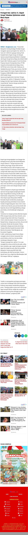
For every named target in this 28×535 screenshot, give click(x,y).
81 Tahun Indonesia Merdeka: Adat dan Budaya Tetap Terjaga (7, 381)
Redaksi (20, 494)
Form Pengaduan (14, 496)
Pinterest (8, 504)
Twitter (21, 502)
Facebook (8, 502)
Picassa (8, 515)
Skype (8, 513)
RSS (14, 517)
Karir (7, 494)
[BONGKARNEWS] (14, 2)
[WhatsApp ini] (25, 335)
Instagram (8, 508)
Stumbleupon (8, 506)
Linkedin (21, 508)
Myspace (21, 511)
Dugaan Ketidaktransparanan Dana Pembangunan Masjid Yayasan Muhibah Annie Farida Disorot (21, 366)
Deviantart (8, 511)
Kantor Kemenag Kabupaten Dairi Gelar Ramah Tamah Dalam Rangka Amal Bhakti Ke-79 (7, 343)
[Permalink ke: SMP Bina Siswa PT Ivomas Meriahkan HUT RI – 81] (21, 389)
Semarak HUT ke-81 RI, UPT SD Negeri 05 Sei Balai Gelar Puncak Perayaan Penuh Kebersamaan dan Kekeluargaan (7, 397)
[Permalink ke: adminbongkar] (2, 20)
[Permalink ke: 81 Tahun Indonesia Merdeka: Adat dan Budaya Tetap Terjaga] (7, 375)
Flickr (21, 515)
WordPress (21, 506)
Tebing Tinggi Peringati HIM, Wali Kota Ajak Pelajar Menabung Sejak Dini (7, 365)
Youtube (21, 513)
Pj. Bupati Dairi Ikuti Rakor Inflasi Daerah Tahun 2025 (21, 341)
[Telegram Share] (22, 335)
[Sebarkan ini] (15, 335)
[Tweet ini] (19, 335)
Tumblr (21, 504)
